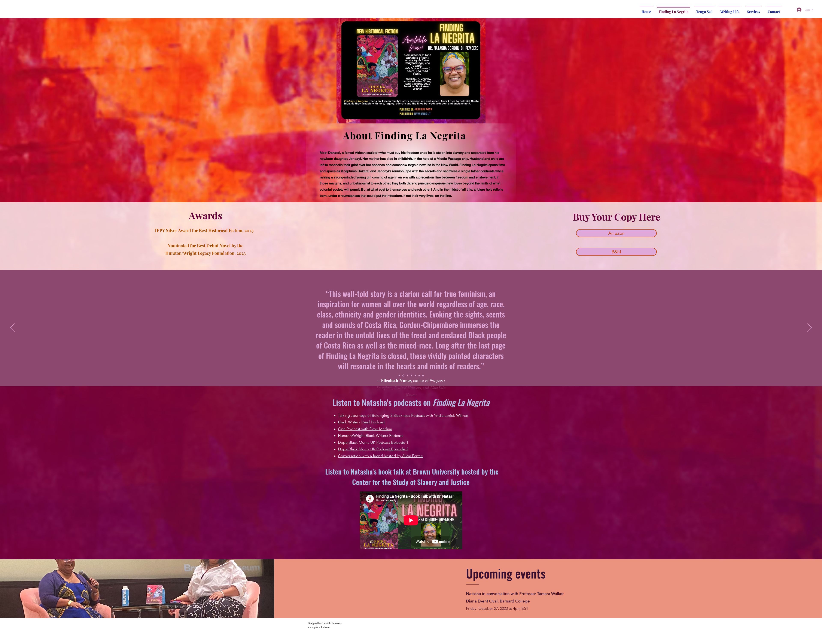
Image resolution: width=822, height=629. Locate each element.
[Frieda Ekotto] (423, 375)
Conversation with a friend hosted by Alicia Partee (380, 456)
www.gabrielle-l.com (318, 627)
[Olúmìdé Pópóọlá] (411, 375)
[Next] (809, 327)
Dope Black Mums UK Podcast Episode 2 (373, 449)
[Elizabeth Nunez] (403, 375)
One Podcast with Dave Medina (365, 429)
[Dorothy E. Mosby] (399, 375)
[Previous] (12, 327)
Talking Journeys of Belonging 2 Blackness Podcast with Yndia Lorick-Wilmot (403, 415)
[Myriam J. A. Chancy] (407, 375)
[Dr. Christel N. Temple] (415, 375)
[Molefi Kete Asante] (419, 375)
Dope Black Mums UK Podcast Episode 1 (373, 442)
